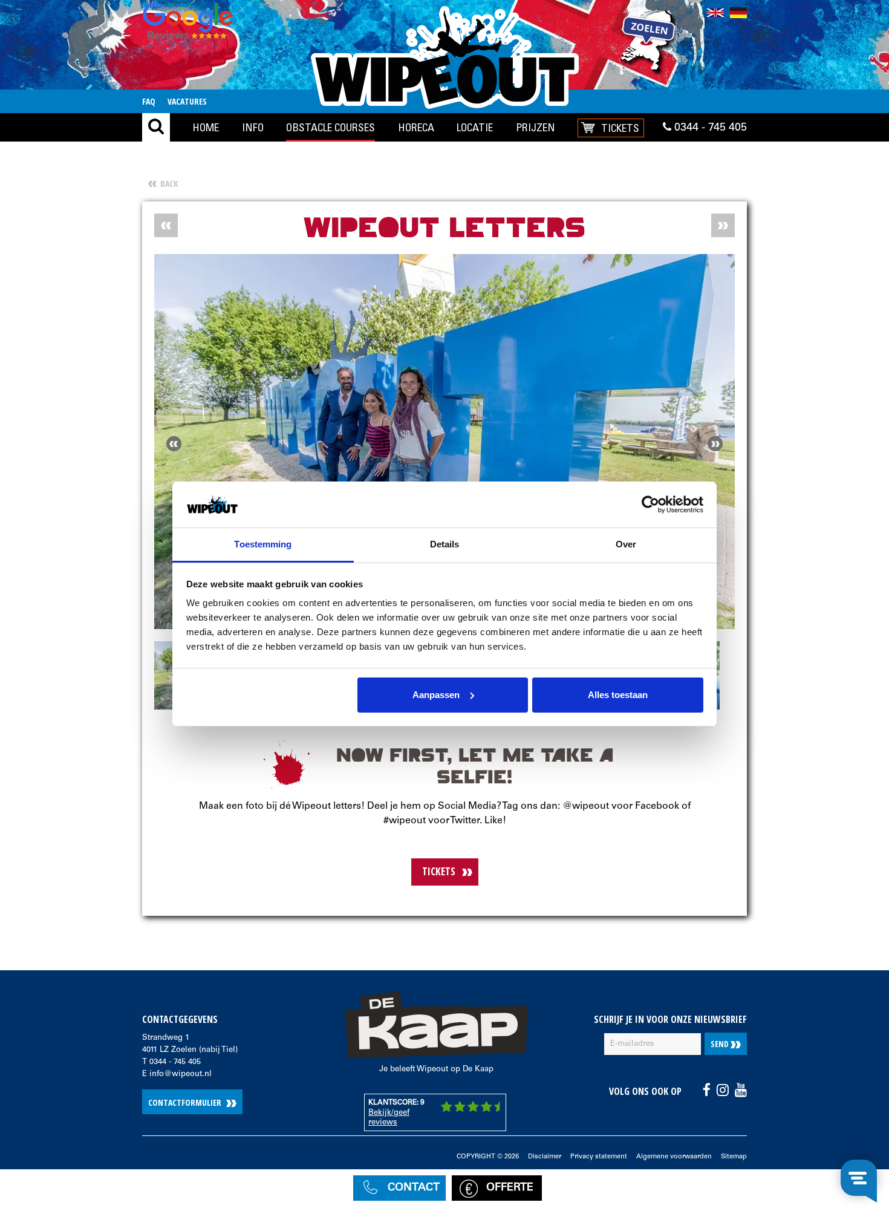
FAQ (148, 101)
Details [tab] (445, 544)
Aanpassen (436, 695)
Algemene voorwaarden (674, 1157)
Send (721, 1044)
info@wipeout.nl (180, 1075)
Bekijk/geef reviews (388, 1118)
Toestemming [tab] (262, 544)
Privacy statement (598, 1157)
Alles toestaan (618, 695)
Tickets (621, 128)
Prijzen (537, 127)
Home (207, 127)
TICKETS (438, 871)
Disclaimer (544, 1157)
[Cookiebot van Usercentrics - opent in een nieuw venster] (650, 504)
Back (169, 183)
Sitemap (734, 1157)
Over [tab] (626, 544)
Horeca (417, 127)
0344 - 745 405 (709, 128)
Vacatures (187, 101)
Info (255, 127)
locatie (476, 127)
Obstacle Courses (332, 127)
